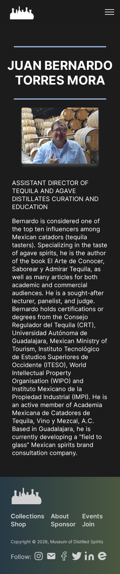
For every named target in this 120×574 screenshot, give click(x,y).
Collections (27, 516)
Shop (18, 524)
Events (92, 516)
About (60, 516)
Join (88, 524)
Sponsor (63, 524)
